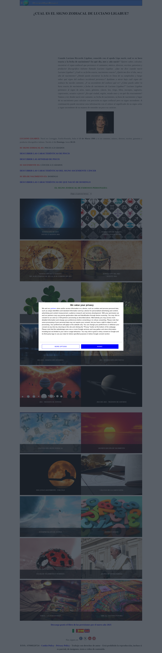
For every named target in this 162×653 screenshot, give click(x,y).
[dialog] (81, 326)
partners (53, 308)
